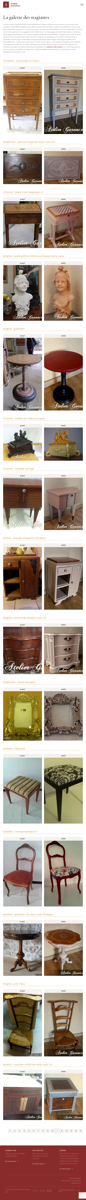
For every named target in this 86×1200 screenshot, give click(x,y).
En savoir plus (10, 1161)
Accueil (35, 1191)
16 (80, 1131)
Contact (42, 1191)
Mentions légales (50, 1190)
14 (71, 1131)
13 (66, 1131)
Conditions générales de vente (66, 1190)
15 (76, 1131)
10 (52, 1131)
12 (62, 1131)
